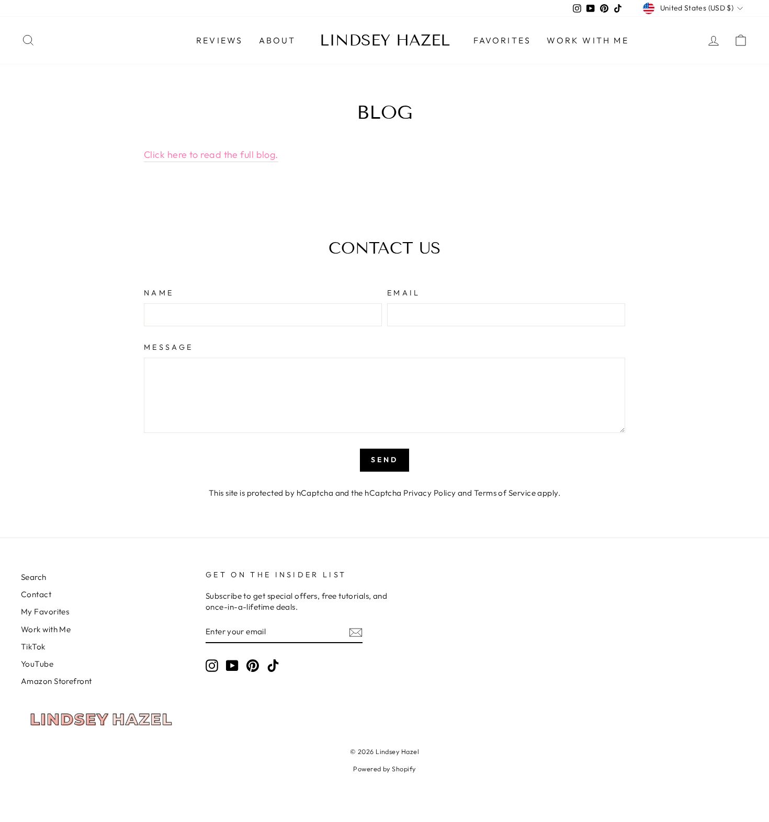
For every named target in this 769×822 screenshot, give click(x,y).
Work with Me (587, 40)
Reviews (219, 40)
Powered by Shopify (384, 768)
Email (404, 293)
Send (385, 459)
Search (34, 577)
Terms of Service (505, 493)
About (277, 40)
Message (168, 347)
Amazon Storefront (56, 681)
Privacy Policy (429, 493)
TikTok (33, 647)
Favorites (502, 40)
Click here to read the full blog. (211, 155)
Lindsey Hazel (385, 40)
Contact (36, 594)
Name (159, 293)
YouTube (37, 664)
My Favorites (45, 611)
